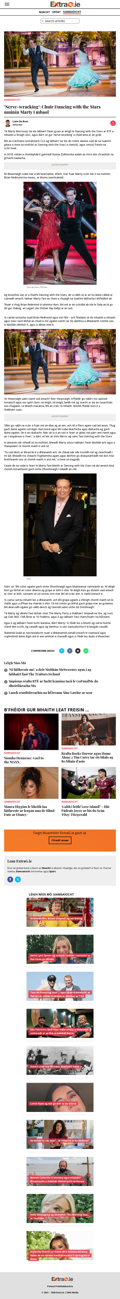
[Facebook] (69, 650)
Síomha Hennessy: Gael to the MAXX (24, 760)
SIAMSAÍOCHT (72, 12)
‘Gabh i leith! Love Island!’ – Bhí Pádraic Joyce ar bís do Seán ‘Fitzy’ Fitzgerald (85, 810)
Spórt (52, 871)
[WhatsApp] (86, 650)
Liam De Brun (20, 121)
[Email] (77, 650)
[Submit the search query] (42, 21)
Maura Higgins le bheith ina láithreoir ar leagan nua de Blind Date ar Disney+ (29, 810)
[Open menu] (7, 4)
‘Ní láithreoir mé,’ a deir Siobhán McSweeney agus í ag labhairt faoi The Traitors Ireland (50, 671)
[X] (61, 650)
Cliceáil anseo (60, 840)
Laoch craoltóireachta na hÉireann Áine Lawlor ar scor (50, 692)
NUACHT (44, 12)
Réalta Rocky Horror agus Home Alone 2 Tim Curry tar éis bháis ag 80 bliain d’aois (87, 757)
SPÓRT (56, 12)
